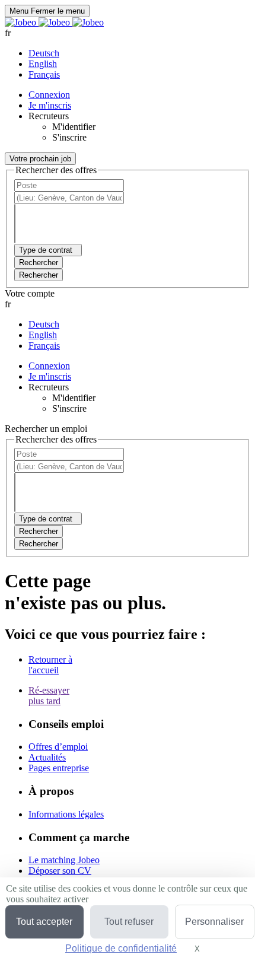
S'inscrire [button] (69, 137)
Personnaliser (214, 922)
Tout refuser (129, 922)
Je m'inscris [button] (49, 105)
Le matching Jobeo (64, 860)
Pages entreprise (58, 768)
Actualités (47, 757)
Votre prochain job (40, 158)
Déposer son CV (59, 871)
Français (44, 74)
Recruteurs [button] (48, 116)
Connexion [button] (49, 95)
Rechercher (38, 275)
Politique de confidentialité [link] (121, 948)
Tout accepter (44, 922)
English (42, 64)
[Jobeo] (54, 22)
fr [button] (8, 33)
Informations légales (66, 814)
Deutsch (43, 53)
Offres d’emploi (58, 747)
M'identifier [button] (73, 127)
